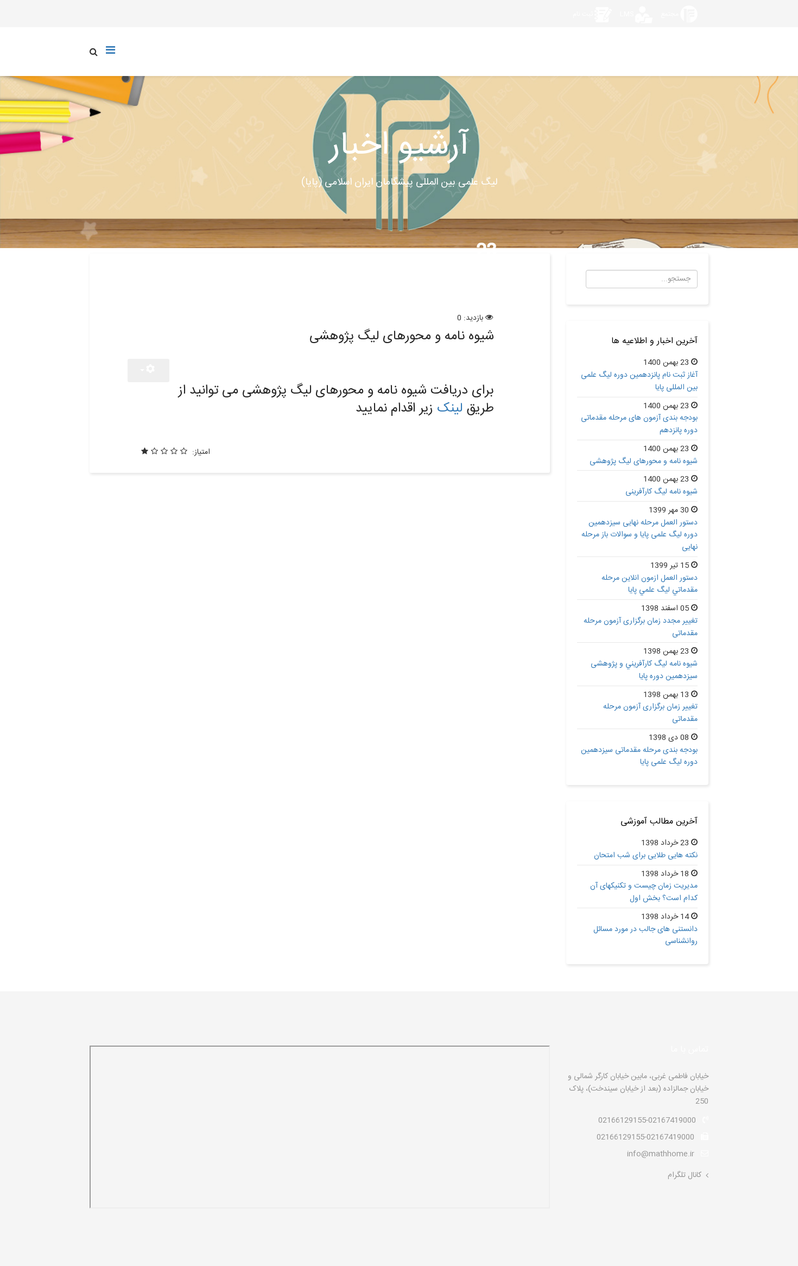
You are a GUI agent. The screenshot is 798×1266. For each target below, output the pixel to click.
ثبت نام (582, 14)
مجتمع (669, 14)
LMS (626, 14)
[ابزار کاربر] (148, 370)
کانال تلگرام (684, 1175)
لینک (450, 409)
